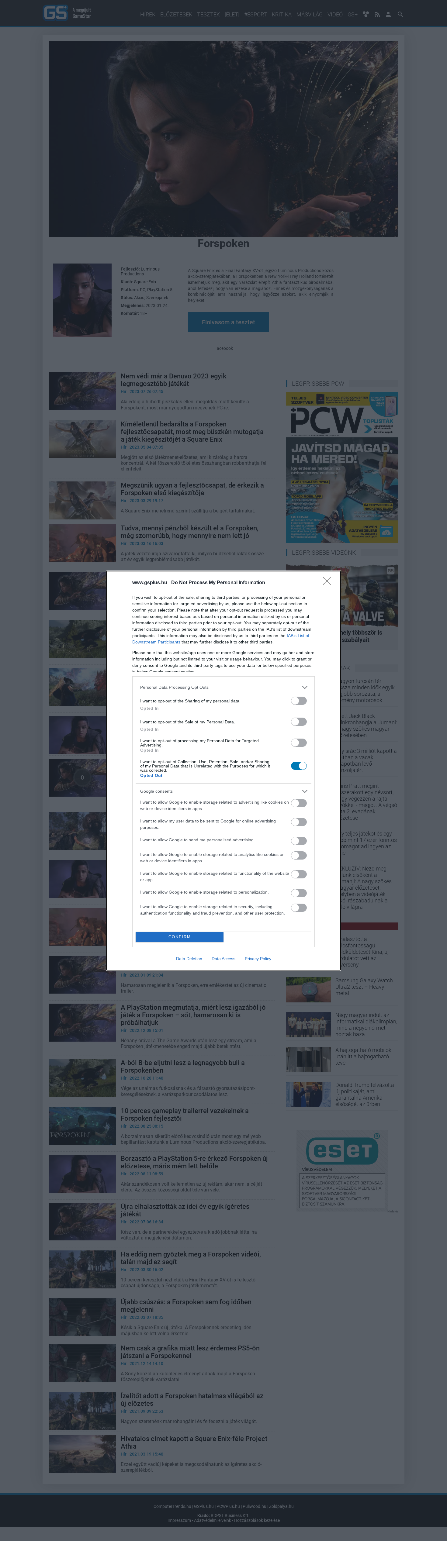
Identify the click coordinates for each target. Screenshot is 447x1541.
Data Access (223, 958)
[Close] (328, 583)
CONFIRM (179, 937)
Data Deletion (189, 958)
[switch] (299, 701)
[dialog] (223, 770)
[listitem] (223, 687)
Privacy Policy (258, 958)
